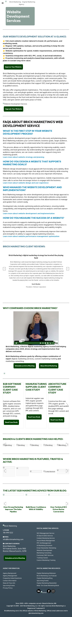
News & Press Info (9, 583)
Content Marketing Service (46, 538)
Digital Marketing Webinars (46, 573)
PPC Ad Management (44, 543)
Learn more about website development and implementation (29, 213)
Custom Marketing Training (46, 560)
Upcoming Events (9, 585)
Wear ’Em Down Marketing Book (48, 585)
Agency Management (10, 576)
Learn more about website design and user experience (26, 183)
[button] (4, 268)
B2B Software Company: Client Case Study (12, 388)
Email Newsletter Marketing (46, 548)
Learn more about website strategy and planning (23, 157)
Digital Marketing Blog (44, 578)
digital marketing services (23, 359)
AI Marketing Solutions (44, 545)
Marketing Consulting (44, 553)
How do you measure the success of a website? (33, 217)
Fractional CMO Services (45, 555)
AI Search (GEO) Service (45, 536)
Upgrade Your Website (13, 109)
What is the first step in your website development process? (27, 132)
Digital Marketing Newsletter (47, 583)
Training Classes (42, 558)
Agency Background (9, 573)
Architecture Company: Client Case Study (57, 388)
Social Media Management (46, 540)
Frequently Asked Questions (12, 578)
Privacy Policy (7, 588)
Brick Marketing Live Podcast (47, 576)
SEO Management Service (45, 533)
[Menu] (2, 3)
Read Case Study (11, 422)
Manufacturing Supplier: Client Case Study (36, 386)
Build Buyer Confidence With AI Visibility (36, 508)
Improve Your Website (13, 67)
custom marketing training (46, 359)
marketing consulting (15, 361)
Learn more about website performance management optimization (31, 236)
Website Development (44, 550)
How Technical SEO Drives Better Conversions (58, 509)
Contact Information (9, 580)
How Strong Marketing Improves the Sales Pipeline (13, 509)
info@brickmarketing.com (13, 539)
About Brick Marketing (48, 366)
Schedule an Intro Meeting (25, 366)
